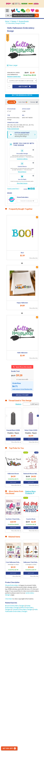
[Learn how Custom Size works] (33, 163)
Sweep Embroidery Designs (17, 606)
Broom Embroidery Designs (15, 606)
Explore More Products (30, 492)
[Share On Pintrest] (34, 189)
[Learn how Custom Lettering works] (33, 150)
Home (7, 21)
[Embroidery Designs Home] (13, 11)
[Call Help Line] (18, 10)
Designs (13, 21)
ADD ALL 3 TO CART (22, 395)
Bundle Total (15, 371)
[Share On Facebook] (31, 189)
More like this (33, 258)
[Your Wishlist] (32, 10)
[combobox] (23, 15)
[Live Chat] (23, 11)
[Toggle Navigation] (7, 10)
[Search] (37, 15)
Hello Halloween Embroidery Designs (21, 610)
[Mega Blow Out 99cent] (22, 4)
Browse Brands (24, 21)
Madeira (18, 404)
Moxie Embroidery (11, 585)
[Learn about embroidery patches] (33, 176)
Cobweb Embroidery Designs (22, 609)
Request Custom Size (14, 76)
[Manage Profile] (28, 10)
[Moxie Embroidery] (11, 199)
